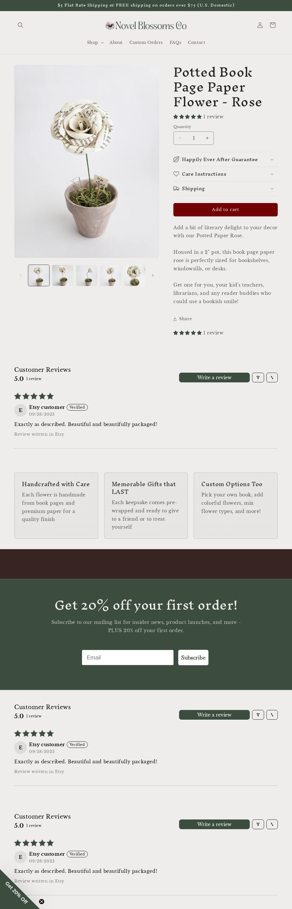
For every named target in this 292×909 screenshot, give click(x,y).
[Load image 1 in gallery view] (38, 275)
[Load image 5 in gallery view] (134, 275)
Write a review (214, 377)
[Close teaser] (41, 901)
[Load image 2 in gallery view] (62, 275)
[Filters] (258, 377)
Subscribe (193, 657)
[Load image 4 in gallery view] (110, 275)
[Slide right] (153, 275)
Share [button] (185, 318)
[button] (20, 25)
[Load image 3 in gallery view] (86, 275)
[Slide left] (20, 275)
